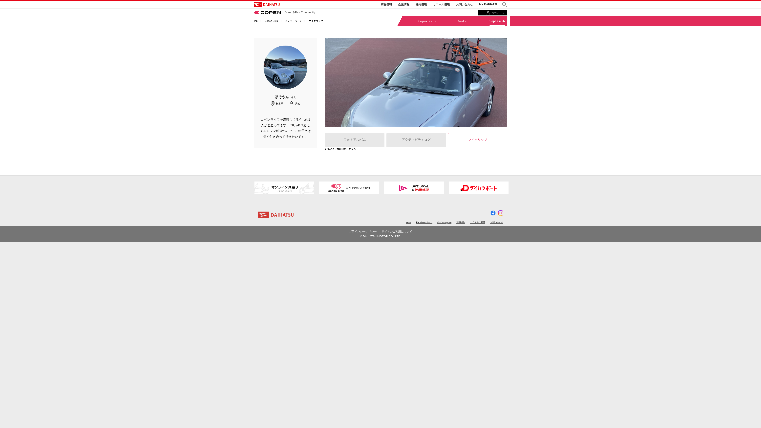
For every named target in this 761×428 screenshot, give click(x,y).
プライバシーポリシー (363, 231)
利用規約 (460, 222)
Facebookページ (424, 222)
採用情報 (421, 4)
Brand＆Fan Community (300, 12)
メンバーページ (293, 21)
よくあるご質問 (477, 222)
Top (256, 21)
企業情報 (403, 4)
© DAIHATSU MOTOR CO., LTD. (380, 236)
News (408, 222)
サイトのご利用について (396, 231)
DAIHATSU (267, 4)
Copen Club (271, 21)
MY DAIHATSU (488, 4)
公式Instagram (444, 222)
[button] (504, 4)
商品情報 (386, 4)
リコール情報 (441, 4)
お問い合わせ (464, 4)
